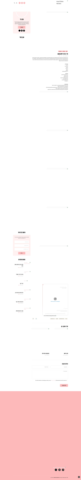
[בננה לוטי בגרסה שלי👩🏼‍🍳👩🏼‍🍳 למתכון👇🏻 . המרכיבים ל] (22, 148)
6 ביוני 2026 (21, 294)
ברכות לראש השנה (61, 318)
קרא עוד (21, 27)
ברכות (66, 318)
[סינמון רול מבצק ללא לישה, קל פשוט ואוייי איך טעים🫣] (16, 80)
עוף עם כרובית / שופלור (19, 274)
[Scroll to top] (2, 478)
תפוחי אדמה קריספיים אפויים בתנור (19, 265)
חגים (66, 51)
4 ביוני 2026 (21, 312)
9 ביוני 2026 (21, 267)
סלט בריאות (66, 353)
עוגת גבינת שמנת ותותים (19, 311)
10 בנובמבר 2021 (47, 355)
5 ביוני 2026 (21, 303)
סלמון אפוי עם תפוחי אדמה (19, 292)
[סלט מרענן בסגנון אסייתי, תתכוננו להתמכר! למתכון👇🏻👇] (22, 62)
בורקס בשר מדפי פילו (45, 353)
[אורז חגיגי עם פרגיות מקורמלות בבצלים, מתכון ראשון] (27, 79)
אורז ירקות (21, 283)
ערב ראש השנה (52, 318)
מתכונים (64, 51)
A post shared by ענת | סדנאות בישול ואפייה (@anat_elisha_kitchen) (55, 313)
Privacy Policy (53, 380)
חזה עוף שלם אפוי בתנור (19, 301)
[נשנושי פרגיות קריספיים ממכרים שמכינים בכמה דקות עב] (16, 202)
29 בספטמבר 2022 (65, 355)
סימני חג (57, 318)
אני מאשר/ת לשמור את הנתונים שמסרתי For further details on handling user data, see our (51, 380)
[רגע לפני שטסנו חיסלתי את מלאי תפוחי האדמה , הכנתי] (27, 145)
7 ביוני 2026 (21, 285)
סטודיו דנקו (52, 477)
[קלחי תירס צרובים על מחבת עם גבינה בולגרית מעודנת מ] (22, 195)
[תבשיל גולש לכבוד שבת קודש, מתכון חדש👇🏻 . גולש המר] (27, 202)
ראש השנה (60, 51)
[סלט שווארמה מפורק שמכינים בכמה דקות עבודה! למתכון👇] (16, 140)
